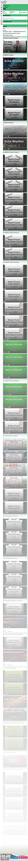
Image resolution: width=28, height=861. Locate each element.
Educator (24, 857)
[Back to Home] (3, 2)
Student (16, 857)
